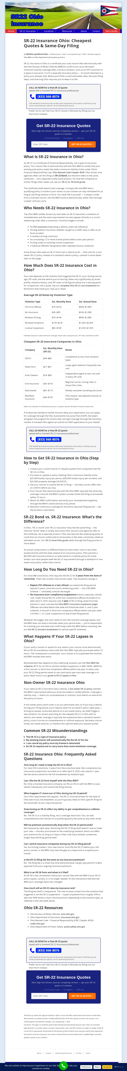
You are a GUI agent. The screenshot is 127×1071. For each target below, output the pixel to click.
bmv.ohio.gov (67, 914)
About (84, 31)
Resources (67, 31)
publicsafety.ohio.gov (74, 926)
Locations (49, 31)
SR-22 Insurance (27, 31)
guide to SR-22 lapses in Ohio (62, 675)
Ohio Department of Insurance (46, 57)
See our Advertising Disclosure (63, 105)
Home (11, 31)
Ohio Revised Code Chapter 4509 (68, 172)
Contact (96, 31)
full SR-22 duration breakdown (43, 629)
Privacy (78, 1053)
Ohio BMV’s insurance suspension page (77, 604)
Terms (88, 1053)
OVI (34, 575)
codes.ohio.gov (37, 923)
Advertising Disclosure (63, 1053)
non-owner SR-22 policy (81, 688)
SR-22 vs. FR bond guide (73, 181)
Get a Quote (111, 31)
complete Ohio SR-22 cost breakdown (78, 285)
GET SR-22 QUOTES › (82, 144)
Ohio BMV (27, 57)
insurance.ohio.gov (70, 917)
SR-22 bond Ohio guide (56, 540)
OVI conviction (40, 226)
